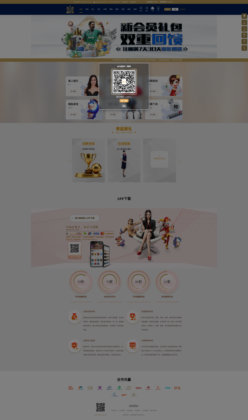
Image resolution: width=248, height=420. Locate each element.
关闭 (124, 106)
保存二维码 (124, 100)
